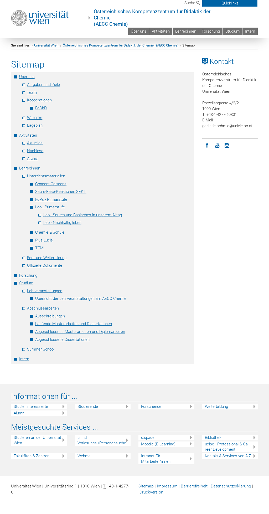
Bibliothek (213, 437)
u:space (147, 437)
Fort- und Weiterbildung (46, 257)
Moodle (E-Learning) (158, 444)
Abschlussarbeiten (43, 308)
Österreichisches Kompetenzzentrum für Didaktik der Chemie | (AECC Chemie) (121, 45)
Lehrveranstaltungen (44, 291)
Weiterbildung (216, 406)
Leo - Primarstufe (50, 207)
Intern (250, 31)
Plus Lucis (44, 240)
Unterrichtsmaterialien (46, 176)
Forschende (151, 406)
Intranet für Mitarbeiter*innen (155, 459)
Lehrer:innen (185, 31)
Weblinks (34, 117)
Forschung (211, 31)
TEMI (39, 248)
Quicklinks (230, 3)
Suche (190, 3)
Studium (232, 31)
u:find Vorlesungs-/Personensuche (101, 440)
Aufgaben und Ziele (43, 84)
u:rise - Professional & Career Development (227, 447)
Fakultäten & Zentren (31, 456)
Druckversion (151, 492)
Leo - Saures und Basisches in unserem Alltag (82, 215)
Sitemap (146, 486)
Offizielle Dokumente (44, 265)
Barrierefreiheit (194, 486)
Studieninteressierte (31, 406)
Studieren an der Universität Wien (37, 440)
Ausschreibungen (50, 316)
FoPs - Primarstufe (51, 199)
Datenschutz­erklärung (231, 486)
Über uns (138, 31)
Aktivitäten (161, 31)
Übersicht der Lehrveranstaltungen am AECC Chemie (80, 298)
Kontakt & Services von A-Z (228, 456)
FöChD (41, 108)
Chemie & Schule (49, 232)
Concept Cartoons (50, 184)
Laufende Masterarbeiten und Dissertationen (73, 323)
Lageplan (35, 125)
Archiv (32, 158)
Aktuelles (35, 143)
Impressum (167, 486)
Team (32, 92)
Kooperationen (39, 100)
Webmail (84, 456)
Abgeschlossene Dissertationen (62, 339)
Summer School (40, 349)
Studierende (87, 406)
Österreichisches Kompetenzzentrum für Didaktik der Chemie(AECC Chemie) (152, 18)
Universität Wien (46, 45)
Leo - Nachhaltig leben (62, 222)
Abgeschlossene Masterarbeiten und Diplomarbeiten (80, 331)
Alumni (19, 413)
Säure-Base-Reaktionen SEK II (60, 191)
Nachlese (35, 150)
